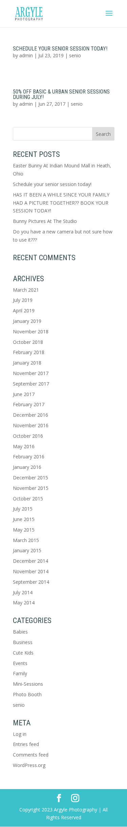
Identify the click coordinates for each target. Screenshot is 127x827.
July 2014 (23, 592)
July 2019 (23, 300)
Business (23, 642)
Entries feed (26, 744)
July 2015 (23, 508)
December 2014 (30, 561)
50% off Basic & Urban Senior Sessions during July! (61, 94)
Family (20, 673)
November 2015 (30, 488)
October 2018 (28, 342)
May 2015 (24, 529)
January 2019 (27, 321)
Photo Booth (27, 694)
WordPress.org (29, 765)
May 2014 (24, 602)
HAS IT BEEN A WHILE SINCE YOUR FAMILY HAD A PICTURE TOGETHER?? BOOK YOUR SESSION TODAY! (61, 202)
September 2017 (31, 383)
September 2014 (31, 582)
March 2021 (26, 290)
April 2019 (24, 310)
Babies (20, 631)
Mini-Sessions (28, 684)
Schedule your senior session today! (60, 48)
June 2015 (24, 519)
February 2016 (28, 456)
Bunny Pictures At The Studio (45, 221)
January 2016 (27, 467)
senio (75, 55)
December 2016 (30, 415)
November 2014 (30, 571)
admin (26, 55)
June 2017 (24, 394)
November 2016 (30, 425)
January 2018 (27, 362)
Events (20, 663)
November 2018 (30, 331)
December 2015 (30, 477)
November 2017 (30, 373)
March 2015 (26, 540)
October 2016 (28, 436)
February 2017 (28, 404)
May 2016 (24, 446)
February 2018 (28, 352)
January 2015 (27, 550)
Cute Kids (23, 652)
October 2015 (28, 498)
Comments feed (30, 754)
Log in (19, 734)
